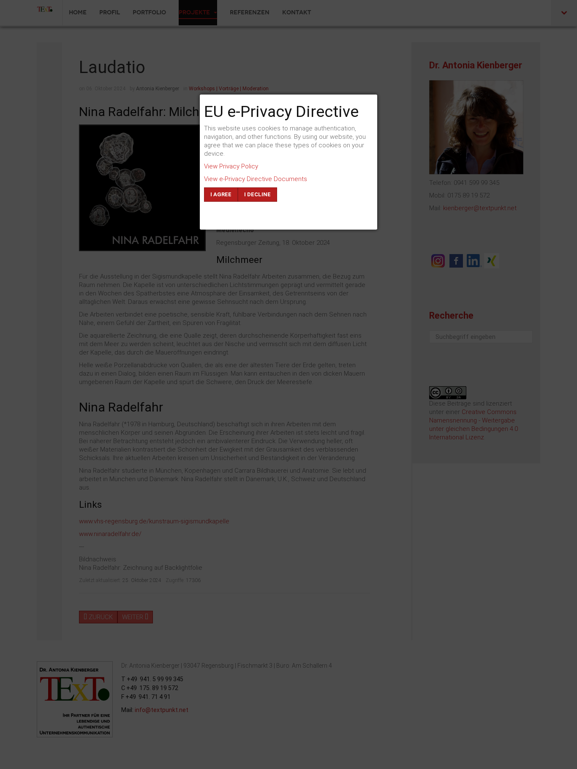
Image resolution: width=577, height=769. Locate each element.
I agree (220, 194)
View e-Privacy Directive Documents (255, 179)
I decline (257, 194)
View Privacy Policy (231, 166)
